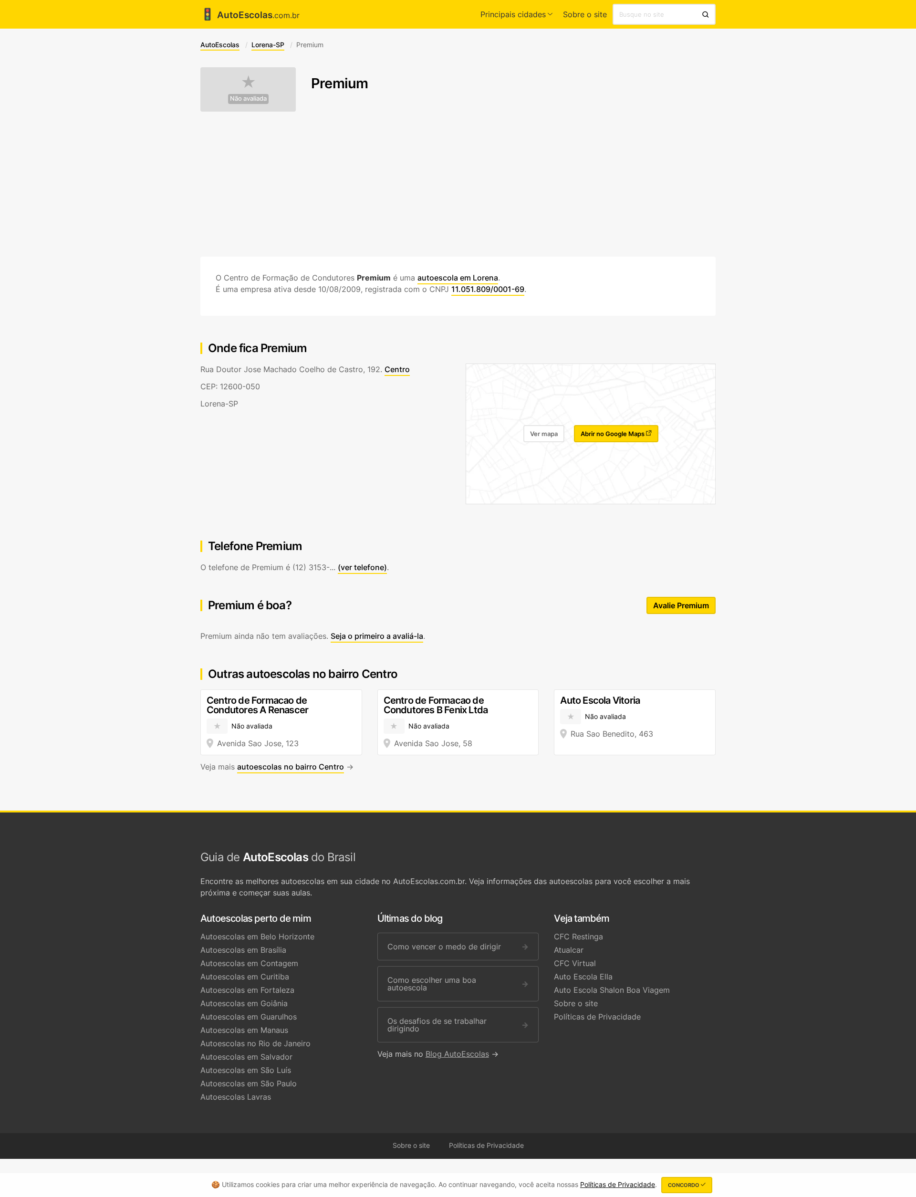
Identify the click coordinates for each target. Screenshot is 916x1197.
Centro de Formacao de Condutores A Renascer (257, 705)
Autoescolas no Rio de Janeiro (255, 1043)
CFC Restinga (578, 936)
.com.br (250, 15)
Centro (397, 369)
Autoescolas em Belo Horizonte (257, 936)
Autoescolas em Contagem (249, 963)
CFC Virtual (575, 963)
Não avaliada (248, 98)
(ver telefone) (362, 567)
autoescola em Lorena (457, 277)
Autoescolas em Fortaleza (247, 990)
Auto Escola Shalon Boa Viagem (612, 990)
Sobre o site (585, 14)
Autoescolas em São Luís (245, 1070)
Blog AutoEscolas (457, 1054)
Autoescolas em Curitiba (244, 976)
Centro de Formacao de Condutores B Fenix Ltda (436, 705)
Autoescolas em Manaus (244, 1030)
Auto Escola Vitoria (600, 700)
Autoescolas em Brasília (243, 950)
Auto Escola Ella (583, 976)
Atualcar (568, 950)
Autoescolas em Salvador (246, 1057)
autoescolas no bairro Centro (290, 766)
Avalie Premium (681, 605)
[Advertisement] (458, 184)
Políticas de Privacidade (597, 1016)
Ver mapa (544, 433)
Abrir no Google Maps (613, 433)
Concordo (684, 1185)
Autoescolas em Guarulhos (248, 1016)
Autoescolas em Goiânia (244, 1003)
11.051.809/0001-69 (487, 289)
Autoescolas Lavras (235, 1097)
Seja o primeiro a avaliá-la (377, 636)
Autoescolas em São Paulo (248, 1083)
